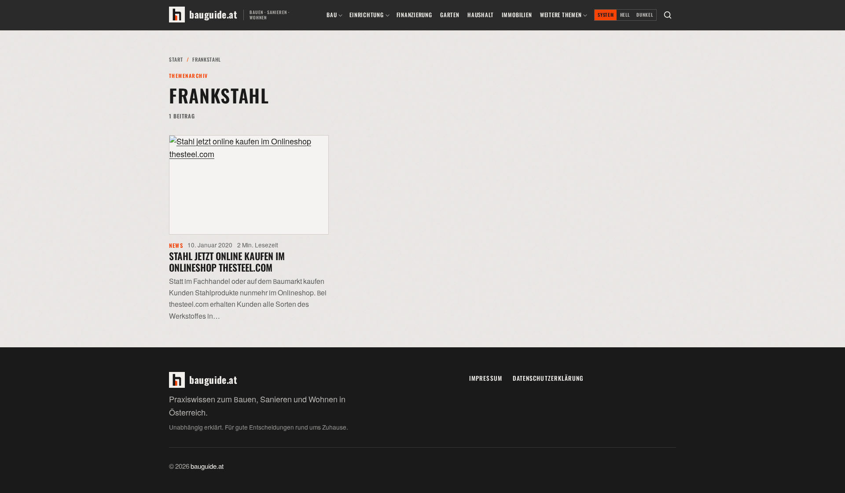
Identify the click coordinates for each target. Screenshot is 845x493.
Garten (449, 15)
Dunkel (644, 14)
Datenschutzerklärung (548, 378)
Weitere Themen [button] (561, 15)
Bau (332, 15)
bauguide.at (207, 466)
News (176, 245)
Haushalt (480, 15)
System (606, 14)
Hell (625, 14)
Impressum (485, 378)
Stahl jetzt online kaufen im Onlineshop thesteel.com (227, 261)
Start (176, 59)
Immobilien (517, 15)
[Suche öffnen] (667, 15)
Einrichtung (366, 15)
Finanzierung (414, 15)
